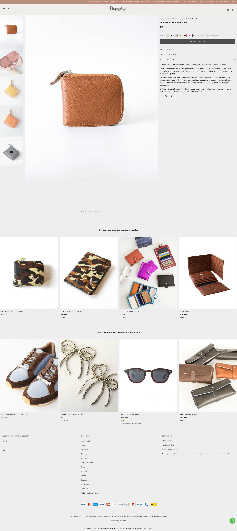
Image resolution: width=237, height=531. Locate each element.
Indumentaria (85, 441)
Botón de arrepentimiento (158, 516)
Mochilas (84, 471)
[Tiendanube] (118, 521)
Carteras (84, 454)
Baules (83, 445)
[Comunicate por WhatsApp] (232, 521)
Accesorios (168, 19)
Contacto (84, 489)
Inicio (161, 19)
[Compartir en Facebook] (161, 96)
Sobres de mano (87, 463)
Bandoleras (85, 450)
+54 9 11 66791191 (168, 445)
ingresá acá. (144, 516)
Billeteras (176, 19)
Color (162, 35)
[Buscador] (9, 9)
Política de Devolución (89, 493)
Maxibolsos (85, 476)
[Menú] (4, 9)
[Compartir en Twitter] (166, 96)
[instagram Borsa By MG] (4, 450)
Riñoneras (84, 458)
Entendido (148, 528)
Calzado (84, 480)
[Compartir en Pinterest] (171, 96)
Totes (83, 467)
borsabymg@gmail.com (170, 449)
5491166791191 (167, 441)
